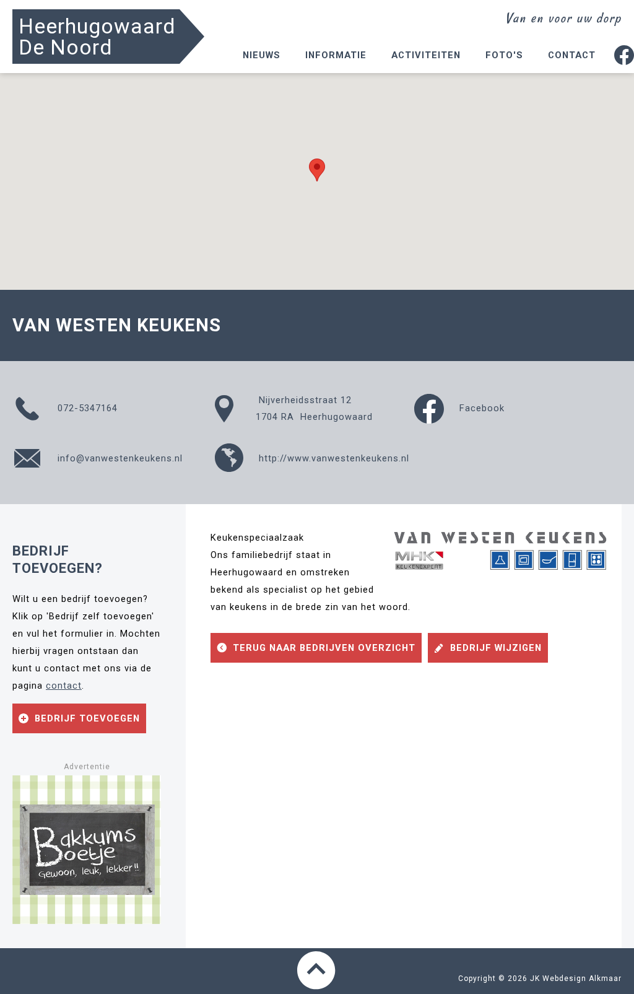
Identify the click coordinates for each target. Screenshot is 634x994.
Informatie (336, 55)
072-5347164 (86, 408)
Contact (572, 55)
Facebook (480, 408)
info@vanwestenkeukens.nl (118, 458)
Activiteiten (426, 55)
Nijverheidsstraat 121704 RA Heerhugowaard (314, 408)
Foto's (504, 55)
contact (64, 685)
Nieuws (261, 55)
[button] (317, 170)
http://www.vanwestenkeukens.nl (332, 458)
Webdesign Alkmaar (582, 978)
